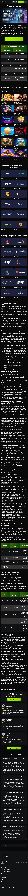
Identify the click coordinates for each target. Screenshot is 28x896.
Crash (16, 91)
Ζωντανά (10, 91)
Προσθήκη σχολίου (14, 699)
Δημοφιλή (3, 91)
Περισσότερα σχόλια (14, 747)
